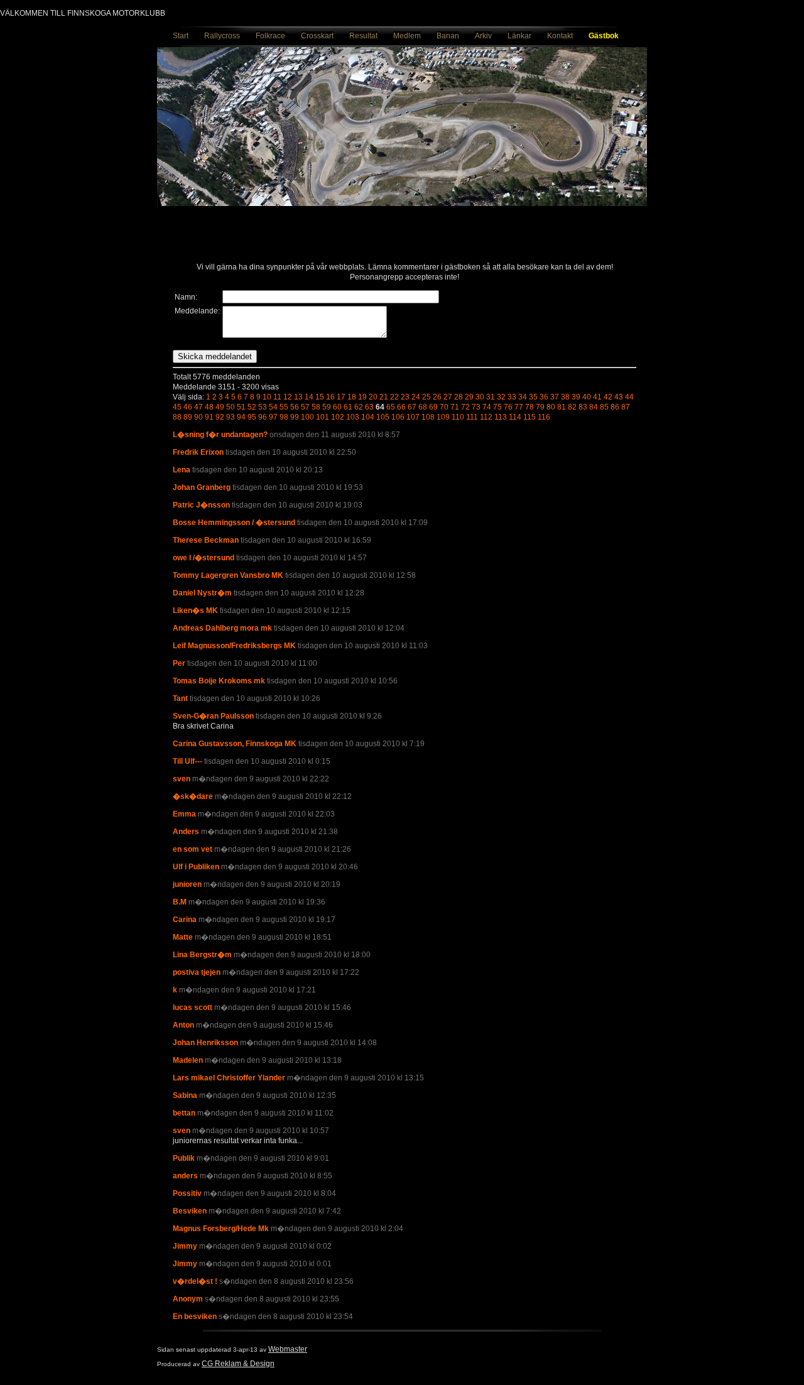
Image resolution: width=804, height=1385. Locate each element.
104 (367, 417)
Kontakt (560, 35)
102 (337, 417)
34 (522, 397)
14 (309, 397)
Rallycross (222, 35)
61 (348, 407)
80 (550, 407)
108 (428, 417)
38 (565, 397)
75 (497, 407)
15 (319, 397)
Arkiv (483, 35)
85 (604, 407)
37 (554, 397)
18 (351, 397)
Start (180, 35)
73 (476, 407)
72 (465, 407)
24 (415, 397)
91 (209, 417)
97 (273, 417)
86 (615, 407)
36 (544, 397)
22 (394, 397)
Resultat (363, 35)
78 (529, 407)
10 (267, 397)
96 (262, 417)
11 (277, 397)
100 (307, 417)
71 (454, 407)
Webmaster (287, 1349)
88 (177, 417)
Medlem (407, 35)
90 (198, 417)
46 (187, 407)
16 (330, 397)
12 (287, 397)
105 (382, 417)
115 (529, 417)
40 (586, 397)
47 (198, 407)
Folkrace (270, 35)
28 (458, 397)
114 (515, 417)
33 (512, 397)
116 (544, 417)
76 (508, 407)
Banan (448, 35)
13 (298, 397)
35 (533, 397)
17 (341, 397)
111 (472, 417)
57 (305, 407)
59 (326, 407)
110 (458, 417)
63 (369, 407)
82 (572, 407)
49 (219, 407)
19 (362, 397)
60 (337, 407)
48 (209, 407)
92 (219, 417)
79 (540, 407)
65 (390, 407)
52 (251, 407)
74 (486, 407)
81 (561, 407)
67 (412, 407)
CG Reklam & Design (238, 1363)
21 (383, 397)
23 (405, 397)
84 (593, 407)
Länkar (519, 35)
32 (501, 397)
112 (486, 417)
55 (284, 407)
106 (398, 417)
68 (422, 407)
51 (241, 407)
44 (629, 397)
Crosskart (317, 35)
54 (273, 407)
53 (262, 407)
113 (500, 417)
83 (583, 407)
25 (426, 397)
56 (294, 407)
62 (358, 407)
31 (490, 397)
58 (316, 407)
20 (373, 397)
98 (284, 417)
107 (413, 417)
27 (447, 397)
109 (443, 417)
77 (518, 407)
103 (352, 417)
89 (187, 417)
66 (401, 407)
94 (241, 417)
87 (625, 407)
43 (618, 397)
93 (230, 417)
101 (322, 417)
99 (294, 417)
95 (251, 417)
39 (576, 397)
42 (608, 397)
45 (177, 407)
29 (469, 397)
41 (597, 397)
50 (230, 407)
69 (433, 407)
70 (444, 407)
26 (437, 397)
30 (479, 397)
